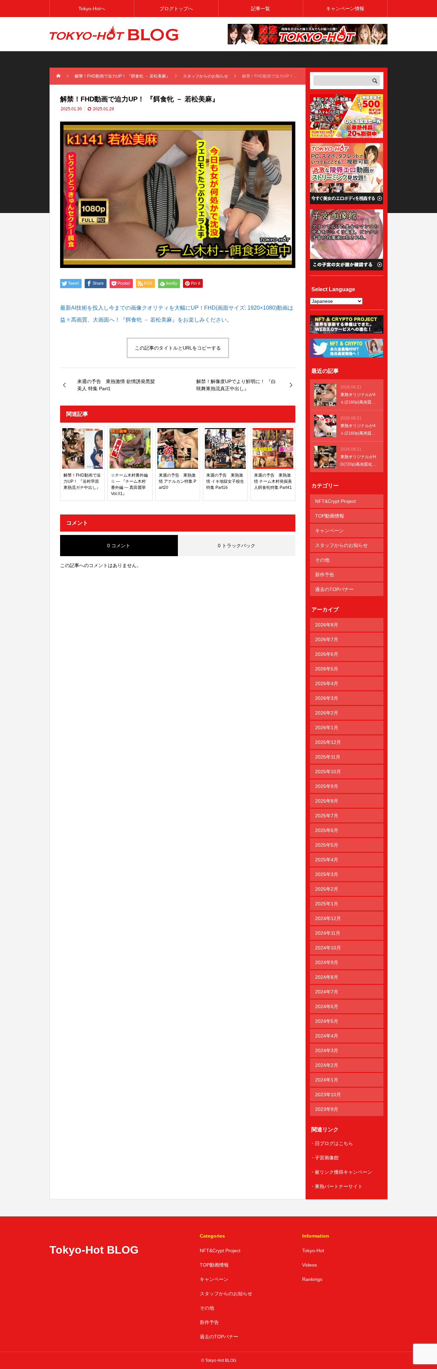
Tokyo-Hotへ (92, 8)
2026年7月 (326, 639)
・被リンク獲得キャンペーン (341, 1172)
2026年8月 (326, 624)
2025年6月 (326, 830)
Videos (309, 1265)
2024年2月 (326, 1065)
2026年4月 (326, 683)
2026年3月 (326, 698)
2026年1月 (326, 727)
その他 (322, 560)
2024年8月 (326, 977)
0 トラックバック (236, 545)
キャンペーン (329, 530)
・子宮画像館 (324, 1157)
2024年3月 (326, 1050)
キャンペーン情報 (345, 8)
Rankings (312, 1279)
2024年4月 (326, 1036)
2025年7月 (326, 815)
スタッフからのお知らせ (341, 545)
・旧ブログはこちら (331, 1143)
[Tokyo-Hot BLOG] (114, 34)
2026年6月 (326, 654)
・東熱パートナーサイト (336, 1186)
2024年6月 (326, 1006)
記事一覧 (260, 8)
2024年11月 (327, 933)
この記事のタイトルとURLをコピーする (178, 348)
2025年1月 (326, 903)
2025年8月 (326, 801)
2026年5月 (326, 669)
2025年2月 (326, 889)
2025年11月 (327, 757)
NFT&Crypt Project (335, 501)
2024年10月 (328, 947)
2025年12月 (328, 742)
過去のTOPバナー (334, 589)
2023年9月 (326, 1109)
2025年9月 (326, 786)
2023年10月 (328, 1094)
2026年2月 (326, 713)
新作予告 (324, 574)
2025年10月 (328, 771)
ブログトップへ (176, 8)
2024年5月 (326, 1021)
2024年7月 (326, 991)
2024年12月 (328, 918)
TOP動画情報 (329, 516)
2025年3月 (326, 874)
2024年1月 (326, 1080)
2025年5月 (326, 845)
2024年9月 (326, 962)
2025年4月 (326, 859)
